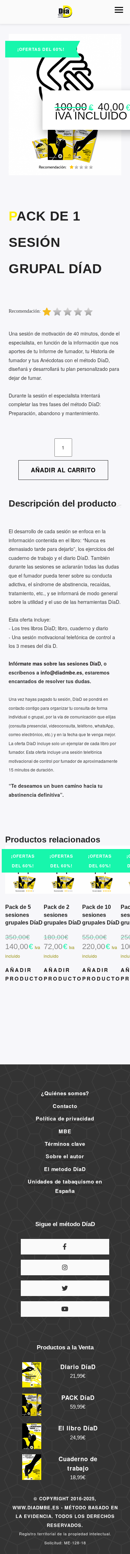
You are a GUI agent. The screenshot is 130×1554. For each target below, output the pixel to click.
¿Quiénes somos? (65, 1093)
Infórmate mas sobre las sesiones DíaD (55, 663)
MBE (65, 1131)
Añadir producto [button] (24, 974)
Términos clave (65, 1143)
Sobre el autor (65, 1156)
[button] (119, 10)
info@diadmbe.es (61, 672)
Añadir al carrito (63, 470)
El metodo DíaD (65, 1169)
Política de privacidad (65, 1118)
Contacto (65, 1106)
